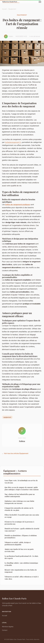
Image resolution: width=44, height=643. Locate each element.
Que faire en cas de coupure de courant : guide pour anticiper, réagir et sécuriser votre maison (21, 488)
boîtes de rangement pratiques (17, 204)
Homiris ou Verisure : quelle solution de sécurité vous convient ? (22, 529)
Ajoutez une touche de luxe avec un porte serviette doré (19, 550)
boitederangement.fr (13, 142)
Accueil (4, 9)
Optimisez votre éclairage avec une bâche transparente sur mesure (19, 502)
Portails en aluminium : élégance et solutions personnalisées (21, 536)
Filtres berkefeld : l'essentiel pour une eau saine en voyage (22, 516)
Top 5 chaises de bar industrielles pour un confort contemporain (20, 495)
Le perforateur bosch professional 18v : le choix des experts (21, 557)
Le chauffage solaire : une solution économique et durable (21, 564)
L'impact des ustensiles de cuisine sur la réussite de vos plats (19, 509)
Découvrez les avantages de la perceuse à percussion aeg (19, 523)
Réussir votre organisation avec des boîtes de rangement (21, 571)
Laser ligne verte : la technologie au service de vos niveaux (21, 481)
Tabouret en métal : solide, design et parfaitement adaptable (18, 543)
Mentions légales (7, 626)
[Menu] (40, 2)
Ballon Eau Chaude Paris (14, 598)
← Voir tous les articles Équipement (15, 453)
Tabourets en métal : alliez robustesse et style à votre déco (21, 578)
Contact (4, 630)
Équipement (12, 9)
